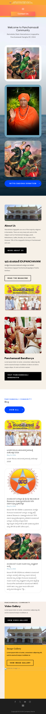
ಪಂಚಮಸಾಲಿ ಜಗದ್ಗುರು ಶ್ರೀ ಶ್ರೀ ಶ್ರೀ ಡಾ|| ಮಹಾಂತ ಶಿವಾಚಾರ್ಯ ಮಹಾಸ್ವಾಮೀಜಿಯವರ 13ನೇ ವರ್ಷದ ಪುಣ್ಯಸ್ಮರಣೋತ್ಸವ (23, 501)
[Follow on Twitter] (20, 702)
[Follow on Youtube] (25, 702)
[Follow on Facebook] (15, 702)
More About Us (16, 250)
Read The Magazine (18, 278)
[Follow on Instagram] (30, 702)
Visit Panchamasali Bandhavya (18, 376)
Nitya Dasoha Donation (22, 183)
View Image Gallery (20, 663)
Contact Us (23, 14)
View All (14, 410)
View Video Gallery (18, 620)
